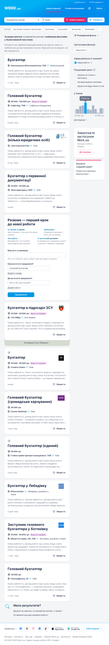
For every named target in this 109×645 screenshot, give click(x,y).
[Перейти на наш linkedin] (39, 628)
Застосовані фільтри (84, 44)
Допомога (65, 637)
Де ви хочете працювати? (20, 278)
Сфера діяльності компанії (88, 58)
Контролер (76, 29)
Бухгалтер (49, 29)
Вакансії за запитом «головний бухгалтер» (37, 611)
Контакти (18, 637)
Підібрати (97, 20)
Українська (9, 629)
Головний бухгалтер (25, 96)
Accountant (63, 29)
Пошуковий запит (83, 70)
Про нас (29, 637)
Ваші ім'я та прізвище (18, 250)
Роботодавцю (95, 2)
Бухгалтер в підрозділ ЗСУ (30, 308)
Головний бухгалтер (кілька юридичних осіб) (29, 138)
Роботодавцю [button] (92, 628)
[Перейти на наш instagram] (33, 628)
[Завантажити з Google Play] (74, 628)
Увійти (99, 8)
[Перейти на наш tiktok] (45, 628)
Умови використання (82, 637)
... (99, 29)
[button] (89, 8)
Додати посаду (15, 273)
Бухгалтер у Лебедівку (27, 486)
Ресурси (8, 637)
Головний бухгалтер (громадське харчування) (30, 399)
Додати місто (14, 287)
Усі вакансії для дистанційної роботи (30, 615)
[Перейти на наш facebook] (20, 628)
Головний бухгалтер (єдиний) (33, 446)
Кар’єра (38, 637)
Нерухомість (83, 62)
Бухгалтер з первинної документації (27, 178)
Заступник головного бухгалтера (27, 29)
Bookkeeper (90, 29)
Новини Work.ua (51, 637)
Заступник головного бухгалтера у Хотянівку (28, 526)
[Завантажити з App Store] (57, 628)
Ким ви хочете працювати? (21, 264)
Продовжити (21, 295)
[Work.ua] (12, 8)
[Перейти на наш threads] (27, 628)
